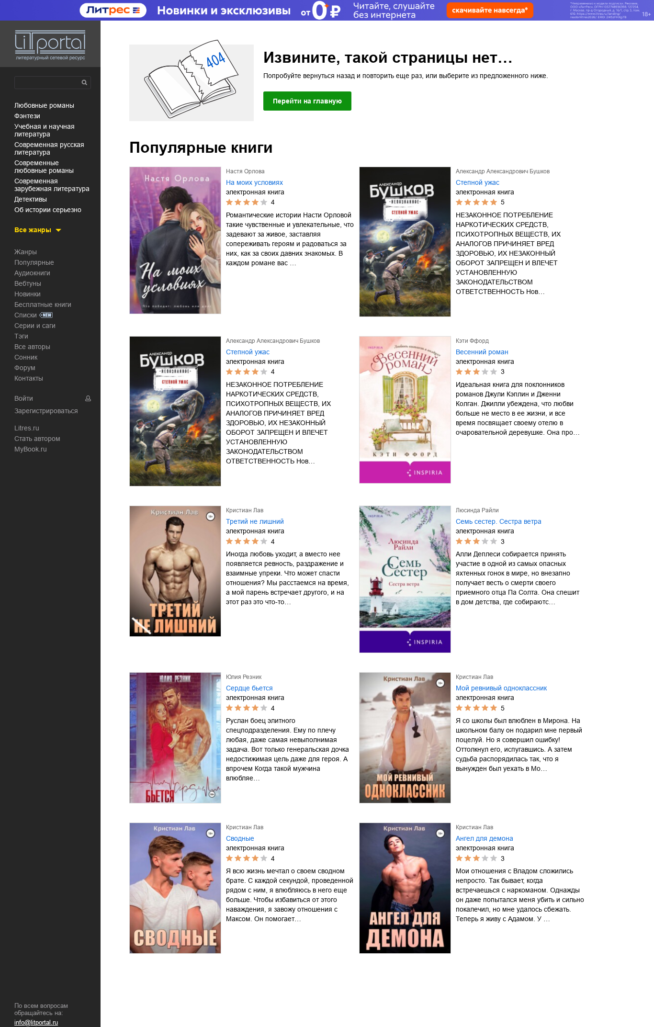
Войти (23, 398)
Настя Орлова (245, 171)
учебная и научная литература (44, 130)
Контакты (28, 378)
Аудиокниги (32, 273)
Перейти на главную (307, 101)
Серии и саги (35, 325)
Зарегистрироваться (46, 411)
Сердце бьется (249, 688)
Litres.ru (26, 428)
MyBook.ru (30, 449)
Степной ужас (477, 182)
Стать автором (37, 438)
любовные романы (44, 105)
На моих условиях (254, 182)
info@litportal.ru (36, 1022)
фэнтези (27, 116)
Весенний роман (482, 352)
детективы (30, 199)
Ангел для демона (484, 838)
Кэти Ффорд (472, 341)
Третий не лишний (255, 521)
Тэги (21, 336)
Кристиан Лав (244, 510)
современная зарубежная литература (52, 184)
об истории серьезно (47, 210)
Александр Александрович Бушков (503, 171)
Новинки (27, 294)
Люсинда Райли (477, 510)
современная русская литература (49, 148)
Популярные (34, 262)
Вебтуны (27, 283)
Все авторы (32, 346)
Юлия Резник (243, 677)
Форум (24, 368)
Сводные (240, 838)
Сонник (25, 357)
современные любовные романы (44, 166)
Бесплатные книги (42, 304)
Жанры (25, 252)
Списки (25, 315)
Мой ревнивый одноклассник (501, 688)
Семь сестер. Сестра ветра (498, 521)
